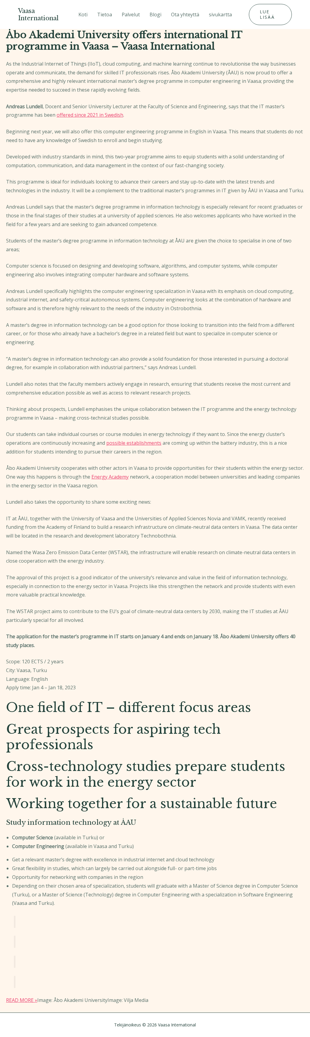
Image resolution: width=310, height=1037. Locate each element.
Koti (82, 14)
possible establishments (133, 443)
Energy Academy (110, 476)
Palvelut (131, 14)
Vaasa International (38, 14)
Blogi (155, 14)
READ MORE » (21, 1000)
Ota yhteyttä (185, 14)
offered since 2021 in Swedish (90, 115)
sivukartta (220, 14)
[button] (270, 14)
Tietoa (104, 14)
